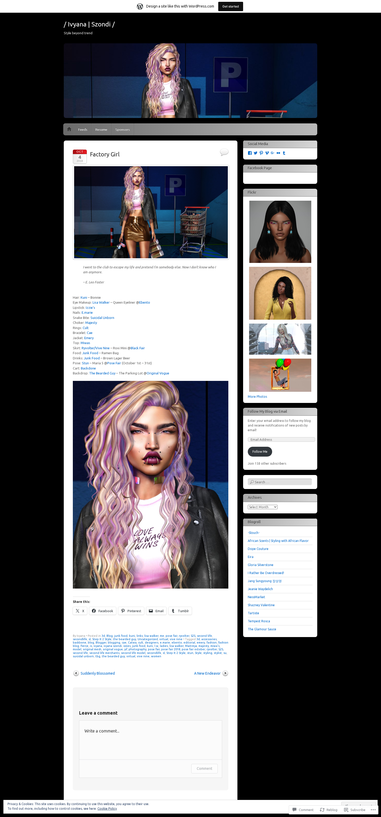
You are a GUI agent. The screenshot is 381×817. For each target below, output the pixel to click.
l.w (156, 645)
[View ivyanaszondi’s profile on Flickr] (278, 153)
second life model (133, 652)
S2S (193, 635)
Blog (110, 635)
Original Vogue (158, 373)
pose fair (171, 635)
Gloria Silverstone (260, 565)
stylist (218, 652)
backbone (79, 642)
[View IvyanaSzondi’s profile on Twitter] (255, 153)
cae (124, 642)
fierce (84, 645)
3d (103, 635)
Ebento (144, 302)
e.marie (165, 642)
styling (207, 652)
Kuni (84, 297)
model (77, 649)
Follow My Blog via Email (267, 411)
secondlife (80, 639)
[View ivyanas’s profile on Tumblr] (284, 153)
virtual (163, 639)
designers (151, 642)
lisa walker (151, 635)
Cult (86, 328)
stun (190, 652)
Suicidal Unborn (102, 317)
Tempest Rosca (259, 621)
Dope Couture (258, 548)
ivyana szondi (113, 645)
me (162, 635)
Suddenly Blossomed (98, 673)
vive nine (176, 639)
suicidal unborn (83, 656)
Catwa (132, 642)
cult (140, 642)
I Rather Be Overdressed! (266, 573)
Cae (90, 332)
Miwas (85, 343)
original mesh (92, 649)
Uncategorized (148, 639)
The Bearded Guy (102, 373)
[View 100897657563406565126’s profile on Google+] (273, 153)
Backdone (88, 368)
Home (69, 129)
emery (201, 642)
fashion (212, 642)
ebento (177, 642)
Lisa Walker (101, 302)
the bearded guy (124, 639)
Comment (204, 768)
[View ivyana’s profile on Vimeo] (267, 153)
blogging (114, 642)
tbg (97, 656)
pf (125, 649)
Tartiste (253, 613)
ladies (164, 645)
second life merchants (104, 652)
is (91, 645)
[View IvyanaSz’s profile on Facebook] (250, 153)
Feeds (82, 129)
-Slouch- (253, 532)
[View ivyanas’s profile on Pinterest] (261, 153)
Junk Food (90, 353)
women (156, 656)
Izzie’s (90, 307)
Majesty (91, 322)
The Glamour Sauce (262, 629)
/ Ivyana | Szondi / (89, 24)
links (140, 635)
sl (90, 639)
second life (204, 635)
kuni (132, 635)
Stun (85, 363)
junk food (121, 635)
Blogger (101, 642)
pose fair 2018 (170, 649)
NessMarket (256, 597)
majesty (204, 645)
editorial (189, 642)
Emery (89, 338)
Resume (101, 129)
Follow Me (259, 451)
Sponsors (122, 129)
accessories (209, 639)
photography (137, 649)
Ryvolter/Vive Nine (96, 348)
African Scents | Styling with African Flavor (278, 540)
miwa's (215, 645)
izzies (127, 645)
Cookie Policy (107, 808)
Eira (250, 556)
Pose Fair (114, 363)
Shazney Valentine (261, 605)
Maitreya (191, 645)
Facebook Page (260, 168)
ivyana (98, 645)
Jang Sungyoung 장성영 (265, 581)
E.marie (87, 312)
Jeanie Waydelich (260, 589)
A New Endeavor (207, 673)
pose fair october (193, 649)
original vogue (113, 649)
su (225, 652)
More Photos (257, 396)
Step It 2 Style (101, 639)
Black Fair (138, 348)
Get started (230, 6)
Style (198, 652)
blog (91, 642)
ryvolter (184, 635)
